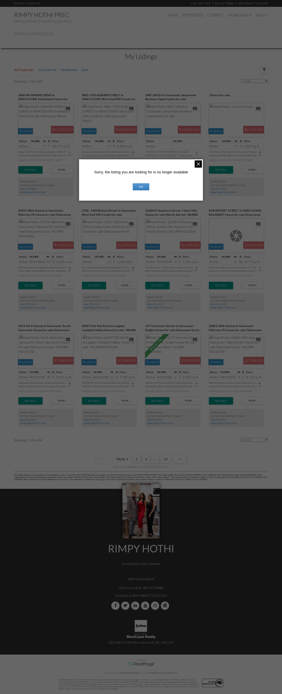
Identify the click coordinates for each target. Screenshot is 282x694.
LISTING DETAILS (30, 170)
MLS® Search (240, 15)
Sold (85, 70)
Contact (215, 15)
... (155, 459)
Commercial (47, 70)
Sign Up (34, 3)
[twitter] (126, 606)
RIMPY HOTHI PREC (42, 14)
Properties (193, 15)
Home (173, 15)
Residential (69, 70)
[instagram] (156, 606)
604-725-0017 (28, 188)
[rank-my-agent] (166, 606)
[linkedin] (136, 606)
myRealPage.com (141, 664)
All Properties (24, 70)
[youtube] (146, 606)
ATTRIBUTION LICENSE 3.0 (163, 672)
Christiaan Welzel (129, 672)
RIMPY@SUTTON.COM (33, 192)
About (262, 15)
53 (165, 459)
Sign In (19, 3)
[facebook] (116, 606)
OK (141, 186)
